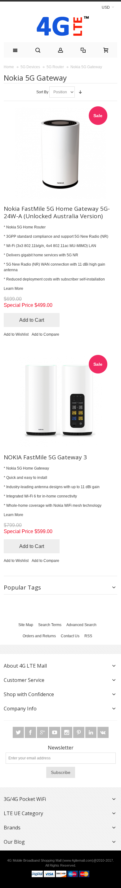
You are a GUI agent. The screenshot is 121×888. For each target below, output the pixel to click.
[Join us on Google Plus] (43, 733)
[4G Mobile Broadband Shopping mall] (60, 27)
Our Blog (14, 841)
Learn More (13, 288)
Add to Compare (45, 334)
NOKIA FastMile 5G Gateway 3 (45, 457)
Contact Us (70, 636)
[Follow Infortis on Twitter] (19, 733)
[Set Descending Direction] (80, 92)
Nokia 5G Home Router (26, 227)
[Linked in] (91, 733)
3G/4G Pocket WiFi (25, 799)
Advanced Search (81, 625)
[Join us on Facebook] (31, 733)
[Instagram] (67, 733)
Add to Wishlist (16, 334)
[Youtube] (55, 733)
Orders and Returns (39, 636)
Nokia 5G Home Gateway (27, 468)
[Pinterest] (79, 733)
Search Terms (49, 625)
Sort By (42, 92)
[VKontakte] (103, 733)
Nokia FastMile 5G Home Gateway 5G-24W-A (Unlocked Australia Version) (57, 212)
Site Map (25, 625)
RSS (88, 636)
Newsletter (61, 747)
